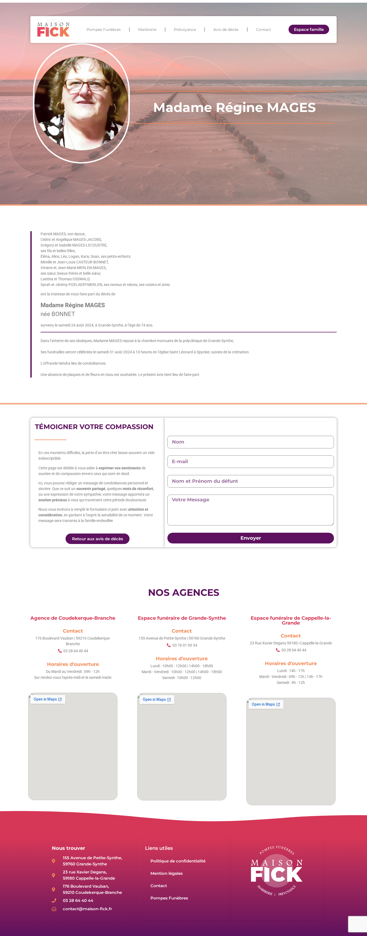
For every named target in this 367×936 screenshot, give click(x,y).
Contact (263, 29)
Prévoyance (185, 29)
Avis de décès (226, 29)
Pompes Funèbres (104, 29)
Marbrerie (147, 29)
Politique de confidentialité (178, 861)
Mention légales (166, 873)
